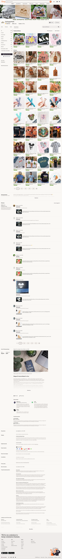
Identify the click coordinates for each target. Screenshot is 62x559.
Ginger (17, 230)
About (11, 26)
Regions (59, 557)
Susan (17, 205)
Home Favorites (25, 3)
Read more (36, 197)
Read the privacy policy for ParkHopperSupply (22, 462)
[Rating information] (5, 23)
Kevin (17, 242)
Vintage (36, 3)
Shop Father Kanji (3, 520)
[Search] (50, 2)
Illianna (17, 267)
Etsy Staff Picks (18, 3)
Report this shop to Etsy (4, 65)
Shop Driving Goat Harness (35, 520)
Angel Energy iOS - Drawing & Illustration (22, 520)
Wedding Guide (42, 3)
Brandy (17, 217)
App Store (4, 553)
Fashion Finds (31, 3)
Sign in (54, 1)
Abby (17, 305)
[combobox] (27, 2)
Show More (31, 529)
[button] (51, 22)
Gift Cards (48, 3)
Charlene (17, 255)
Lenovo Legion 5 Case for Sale (20, 523)
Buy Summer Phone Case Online (36, 523)
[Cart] (59, 2)
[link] (15, 189)
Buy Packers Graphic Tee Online (5, 523)
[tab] (6, 31)
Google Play (11, 553)
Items (2, 26)
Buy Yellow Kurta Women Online (51, 523)
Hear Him (48, 520)
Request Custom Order (7, 54)
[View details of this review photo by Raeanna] (22, 287)
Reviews (6, 26)
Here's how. (36, 444)
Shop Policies (16, 26)
